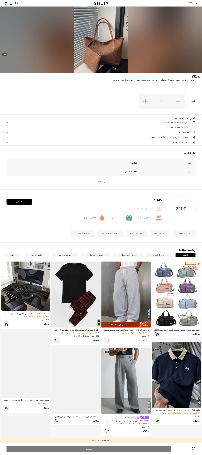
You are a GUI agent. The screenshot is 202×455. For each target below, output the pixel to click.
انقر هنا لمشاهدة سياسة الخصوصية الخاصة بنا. (61, 429)
